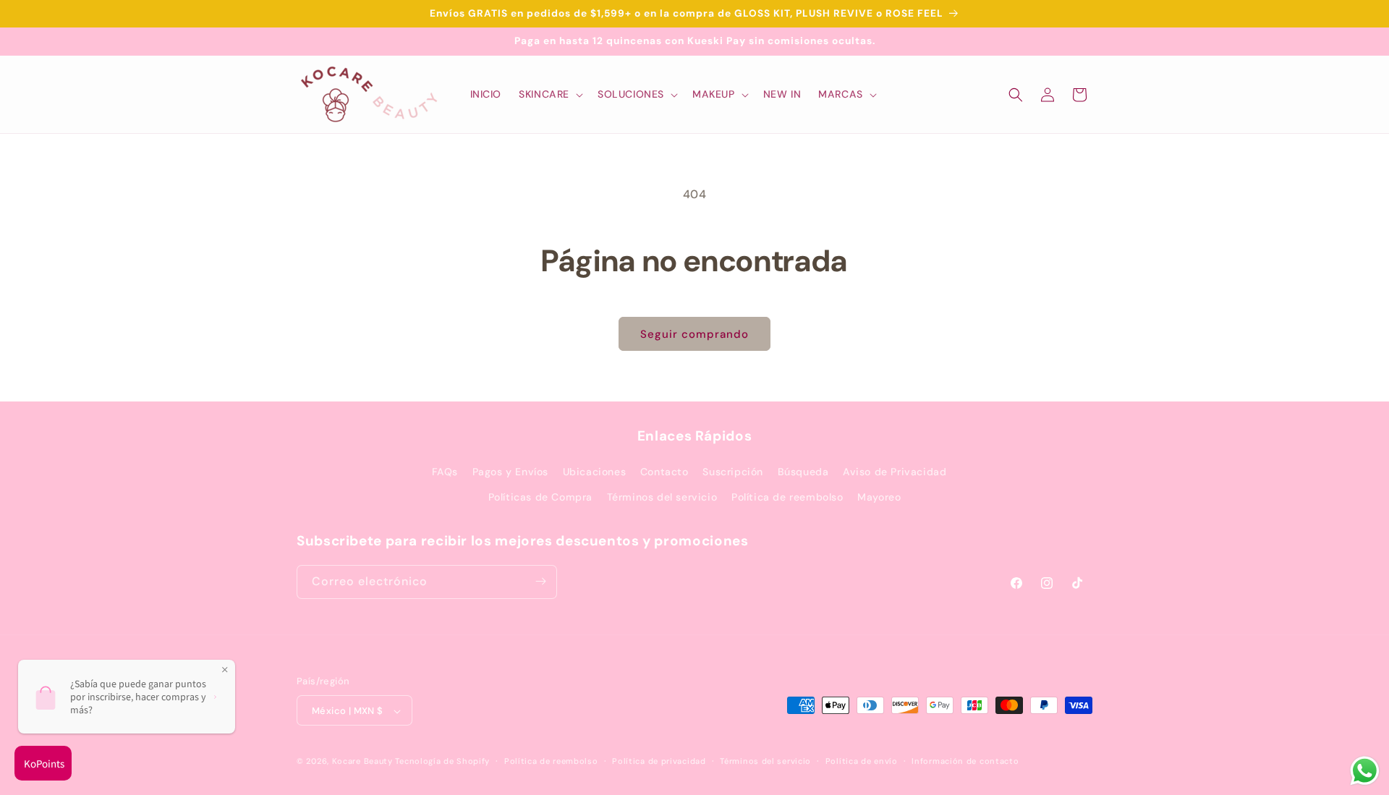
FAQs (445, 471)
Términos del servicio (662, 497)
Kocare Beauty (362, 762)
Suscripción (732, 471)
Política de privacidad (658, 761)
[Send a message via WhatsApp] (1365, 771)
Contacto (664, 471)
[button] (549, 94)
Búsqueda (803, 471)
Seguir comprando (694, 334)
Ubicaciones (594, 471)
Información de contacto (965, 761)
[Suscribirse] (540, 581)
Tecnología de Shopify (442, 762)
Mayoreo (879, 497)
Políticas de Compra (540, 497)
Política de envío (861, 761)
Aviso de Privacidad (894, 471)
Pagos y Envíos (510, 471)
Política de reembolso (787, 497)
